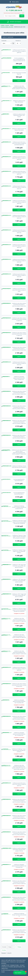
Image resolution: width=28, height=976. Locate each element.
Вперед (19, 947)
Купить (19, 67)
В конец (4, 950)
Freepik (3, 971)
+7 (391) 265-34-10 (15, 10)
